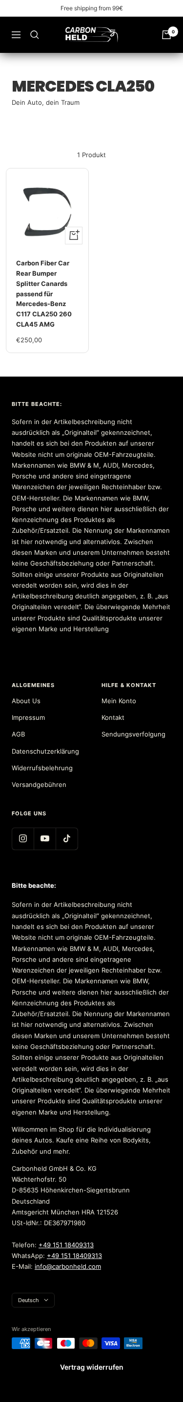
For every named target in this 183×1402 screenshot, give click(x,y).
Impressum (28, 717)
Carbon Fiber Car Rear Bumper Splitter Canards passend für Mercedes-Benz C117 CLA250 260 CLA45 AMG (44, 293)
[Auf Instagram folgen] (23, 839)
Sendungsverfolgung (133, 734)
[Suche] (34, 34)
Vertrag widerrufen (91, 1367)
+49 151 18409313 (66, 1245)
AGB (18, 734)
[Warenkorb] (166, 34)
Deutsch (28, 1300)
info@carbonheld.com (68, 1266)
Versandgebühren (39, 784)
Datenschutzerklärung (45, 751)
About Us (26, 701)
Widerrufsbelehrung (42, 768)
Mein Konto (119, 701)
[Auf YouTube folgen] (45, 839)
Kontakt (113, 717)
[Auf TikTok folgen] (67, 839)
